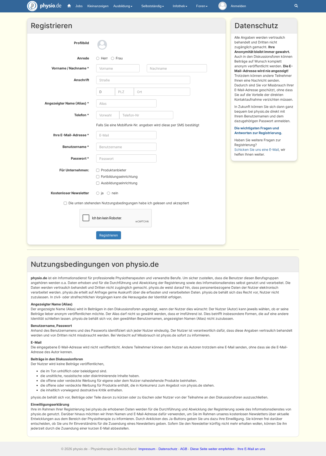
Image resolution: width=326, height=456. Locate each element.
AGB (183, 449)
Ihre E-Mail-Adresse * (71, 135)
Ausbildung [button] (121, 6)
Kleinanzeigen (98, 6)
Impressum (146, 449)
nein (115, 193)
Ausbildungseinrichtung (119, 183)
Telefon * (81, 115)
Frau (119, 58)
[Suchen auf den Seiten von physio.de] (296, 6)
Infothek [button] (179, 6)
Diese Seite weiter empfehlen (212, 449)
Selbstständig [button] (151, 6)
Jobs (79, 6)
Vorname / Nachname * (70, 68)
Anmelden (238, 6)
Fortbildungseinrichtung (119, 176)
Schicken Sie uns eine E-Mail (256, 149)
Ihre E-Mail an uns (251, 449)
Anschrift (81, 80)
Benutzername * (76, 147)
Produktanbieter (113, 170)
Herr (104, 58)
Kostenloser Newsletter (70, 193)
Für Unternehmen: (74, 170)
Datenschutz (167, 449)
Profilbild (81, 43)
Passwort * (80, 158)
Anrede (83, 58)
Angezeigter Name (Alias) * (67, 103)
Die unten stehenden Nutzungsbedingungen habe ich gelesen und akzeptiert (128, 203)
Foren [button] (200, 6)
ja (102, 193)
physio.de (44, 6)
